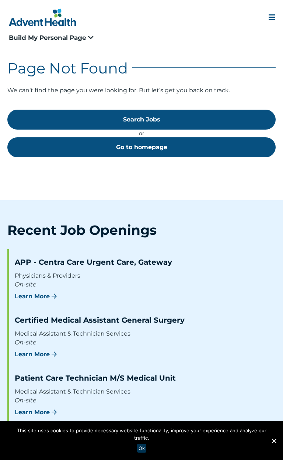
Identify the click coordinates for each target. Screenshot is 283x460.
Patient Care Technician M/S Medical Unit (95, 378)
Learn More (32, 296)
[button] (273, 440)
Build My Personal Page (48, 37)
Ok (142, 448)
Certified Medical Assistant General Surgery (100, 320)
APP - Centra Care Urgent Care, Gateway (93, 262)
